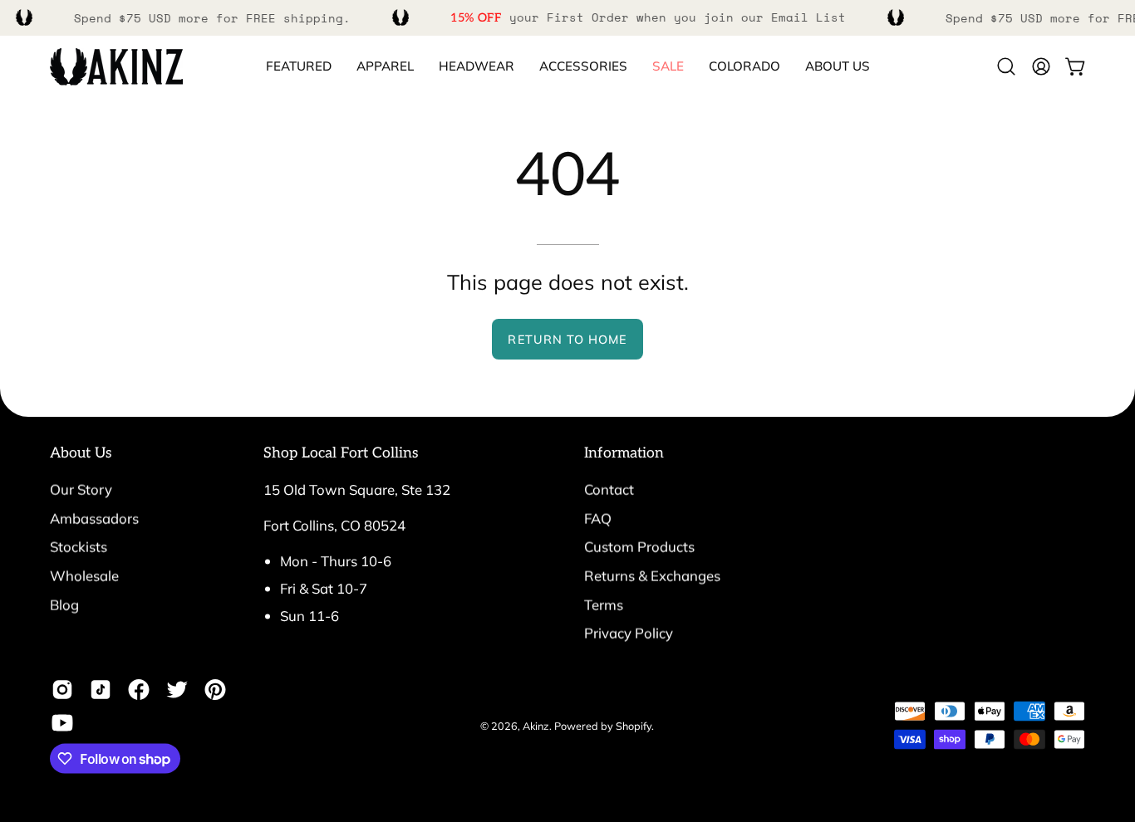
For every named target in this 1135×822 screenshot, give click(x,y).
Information (624, 453)
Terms (603, 604)
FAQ (598, 517)
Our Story (81, 489)
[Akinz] (116, 67)
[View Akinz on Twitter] (177, 690)
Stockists (78, 546)
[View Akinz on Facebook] (138, 690)
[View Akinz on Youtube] (62, 723)
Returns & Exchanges (652, 575)
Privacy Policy (628, 633)
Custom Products (639, 546)
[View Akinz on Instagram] (62, 690)
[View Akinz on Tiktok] (100, 690)
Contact (609, 489)
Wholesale (84, 575)
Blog (64, 604)
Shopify (633, 724)
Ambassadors (94, 517)
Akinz (536, 724)
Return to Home (567, 339)
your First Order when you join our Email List (648, 17)
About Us (81, 453)
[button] (744, 67)
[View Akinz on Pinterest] (215, 690)
